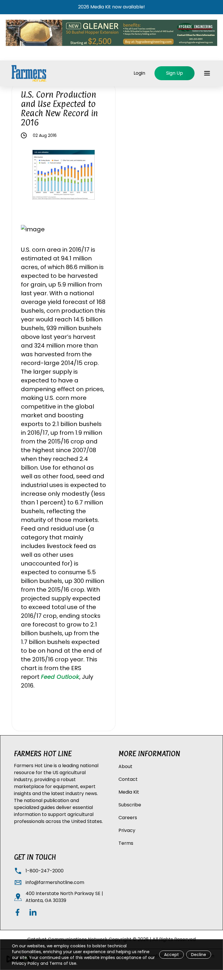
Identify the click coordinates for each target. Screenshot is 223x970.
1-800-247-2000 (45, 870)
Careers (127, 817)
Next (99, 176)
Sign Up (174, 73)
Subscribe (129, 804)
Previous (28, 176)
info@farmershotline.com (55, 882)
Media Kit (128, 792)
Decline (198, 955)
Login (139, 73)
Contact (128, 779)
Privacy (126, 830)
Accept (171, 955)
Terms (125, 843)
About (125, 766)
